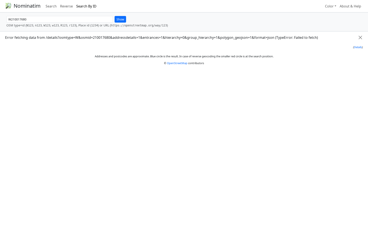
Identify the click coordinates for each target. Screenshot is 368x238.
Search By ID (86, 6)
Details (358, 47)
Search (51, 6)
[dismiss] (360, 37)
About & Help (350, 6)
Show (120, 19)
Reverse (66, 6)
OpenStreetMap (177, 63)
